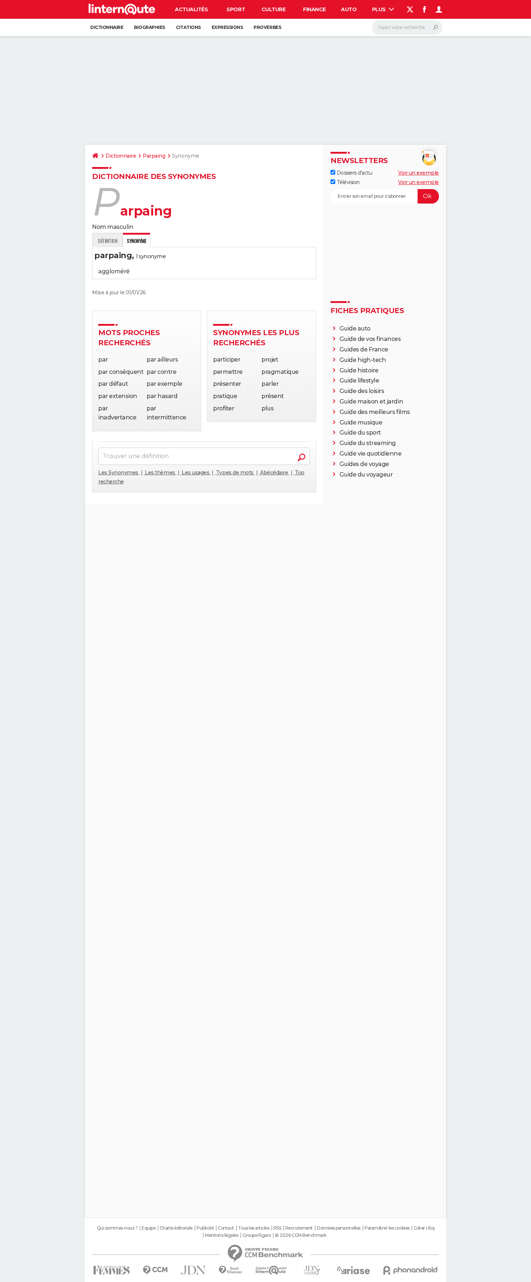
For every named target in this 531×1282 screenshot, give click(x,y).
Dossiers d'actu (353, 173)
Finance (314, 9)
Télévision (347, 182)
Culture (274, 9)
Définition (107, 240)
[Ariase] (353, 1270)
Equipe (148, 1228)
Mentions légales (221, 1235)
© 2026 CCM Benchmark (300, 1235)
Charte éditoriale (176, 1228)
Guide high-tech (363, 359)
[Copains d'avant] (271, 1270)
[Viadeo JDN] (312, 1270)
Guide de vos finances (370, 339)
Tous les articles (253, 1228)
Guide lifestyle (359, 380)
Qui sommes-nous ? (117, 1228)
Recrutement (299, 1228)
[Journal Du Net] (193, 1270)
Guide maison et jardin (371, 401)
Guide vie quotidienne (371, 453)
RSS (277, 1228)
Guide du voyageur (366, 474)
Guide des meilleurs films (375, 412)
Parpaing (154, 156)
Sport (235, 9)
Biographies (149, 27)
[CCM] (155, 1270)
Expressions (227, 27)
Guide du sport (360, 432)
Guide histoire (359, 370)
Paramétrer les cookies (386, 1228)
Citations (188, 27)
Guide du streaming (368, 443)
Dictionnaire (106, 27)
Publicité (205, 1228)
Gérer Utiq (424, 1228)
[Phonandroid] (410, 1270)
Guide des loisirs (362, 391)
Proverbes (267, 27)
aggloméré (114, 271)
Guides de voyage (364, 464)
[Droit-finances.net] (230, 1270)
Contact (226, 1228)
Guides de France (364, 349)
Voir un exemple (418, 173)
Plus (379, 9)
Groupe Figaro (256, 1235)
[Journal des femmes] (111, 1270)
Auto (349, 9)
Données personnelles (338, 1228)
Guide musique (361, 422)
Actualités (191, 9)
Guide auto (355, 328)
